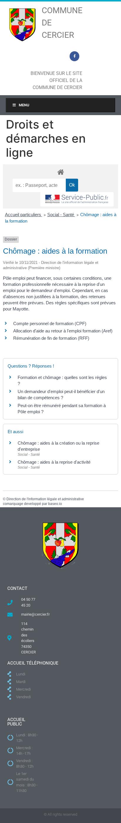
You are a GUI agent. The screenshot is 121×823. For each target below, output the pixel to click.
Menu (24, 105)
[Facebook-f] (75, 56)
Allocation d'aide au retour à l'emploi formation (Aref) (62, 330)
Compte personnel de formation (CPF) (49, 323)
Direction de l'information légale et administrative (45, 499)
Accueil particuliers (23, 214)
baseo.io (55, 504)
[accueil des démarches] (60, 171)
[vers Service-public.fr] (77, 199)
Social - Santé (61, 214)
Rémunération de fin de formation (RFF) (51, 338)
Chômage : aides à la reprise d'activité (54, 462)
